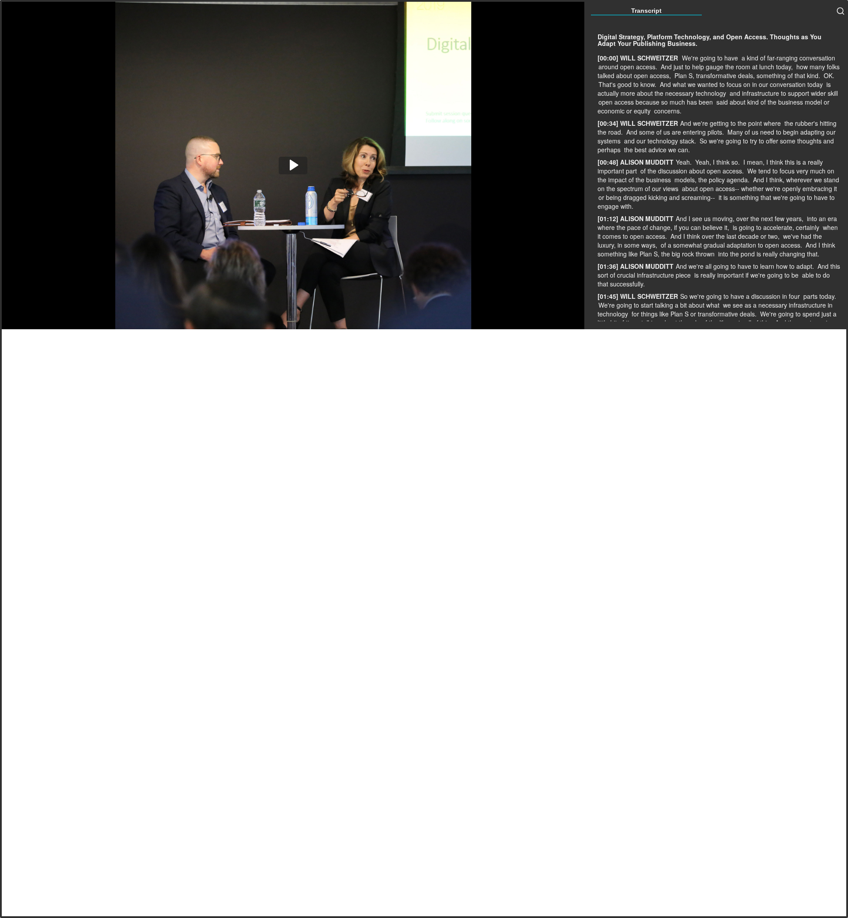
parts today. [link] (819, 296)
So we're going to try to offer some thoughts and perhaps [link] (716, 145)
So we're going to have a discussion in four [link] (741, 296)
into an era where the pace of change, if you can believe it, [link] (717, 223)
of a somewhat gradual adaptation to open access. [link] (732, 245)
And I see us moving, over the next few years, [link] (740, 218)
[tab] (646, 10)
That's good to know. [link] (628, 84)
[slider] (542, 321)
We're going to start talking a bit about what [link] (659, 305)
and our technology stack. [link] (661, 140)
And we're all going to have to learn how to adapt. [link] (746, 266)
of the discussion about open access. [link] (693, 170)
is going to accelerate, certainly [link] (777, 227)
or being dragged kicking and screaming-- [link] (657, 197)
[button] (293, 165)
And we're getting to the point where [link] (731, 123)
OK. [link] (829, 75)
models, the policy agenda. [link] (712, 179)
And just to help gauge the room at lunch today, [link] (728, 66)
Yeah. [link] (684, 162)
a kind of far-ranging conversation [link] (788, 57)
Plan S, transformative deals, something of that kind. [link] (748, 75)
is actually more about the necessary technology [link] (714, 89)
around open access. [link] (628, 66)
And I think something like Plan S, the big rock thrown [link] (716, 249)
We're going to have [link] (710, 57)
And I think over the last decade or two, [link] (725, 236)
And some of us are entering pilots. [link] (676, 132)
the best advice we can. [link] (657, 149)
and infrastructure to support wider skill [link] (784, 93)
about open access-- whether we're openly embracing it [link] (759, 188)
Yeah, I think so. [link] (718, 162)
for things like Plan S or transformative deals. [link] (695, 313)
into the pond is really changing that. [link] (768, 253)
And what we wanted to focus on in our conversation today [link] (742, 84)
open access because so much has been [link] (656, 102)
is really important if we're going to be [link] (747, 275)
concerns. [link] (667, 110)
